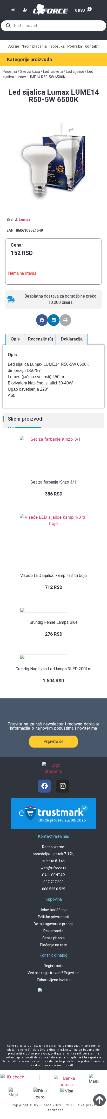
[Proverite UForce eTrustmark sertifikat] (53, 825)
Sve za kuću (30, 71)
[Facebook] (44, 786)
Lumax (24, 219)
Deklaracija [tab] (72, 339)
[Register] (26, 10)
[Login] (13, 10)
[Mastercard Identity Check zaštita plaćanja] (13, 1077)
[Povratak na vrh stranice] (99, 1099)
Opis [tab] (15, 339)
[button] (42, 320)
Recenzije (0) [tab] (40, 339)
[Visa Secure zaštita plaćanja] (40, 1077)
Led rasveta (53, 71)
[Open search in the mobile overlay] (53, 26)
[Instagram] (62, 786)
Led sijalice (75, 71)
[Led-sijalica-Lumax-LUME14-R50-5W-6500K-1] (53, 159)
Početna (10, 71)
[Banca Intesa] (67, 1081)
